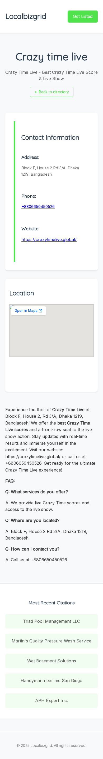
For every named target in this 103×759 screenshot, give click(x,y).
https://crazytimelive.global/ (49, 239)
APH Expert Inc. (51, 700)
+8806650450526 (38, 206)
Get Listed (82, 16)
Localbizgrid (25, 16)
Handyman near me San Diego (51, 680)
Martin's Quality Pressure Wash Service (51, 640)
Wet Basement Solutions (51, 660)
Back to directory (51, 92)
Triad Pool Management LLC (51, 621)
